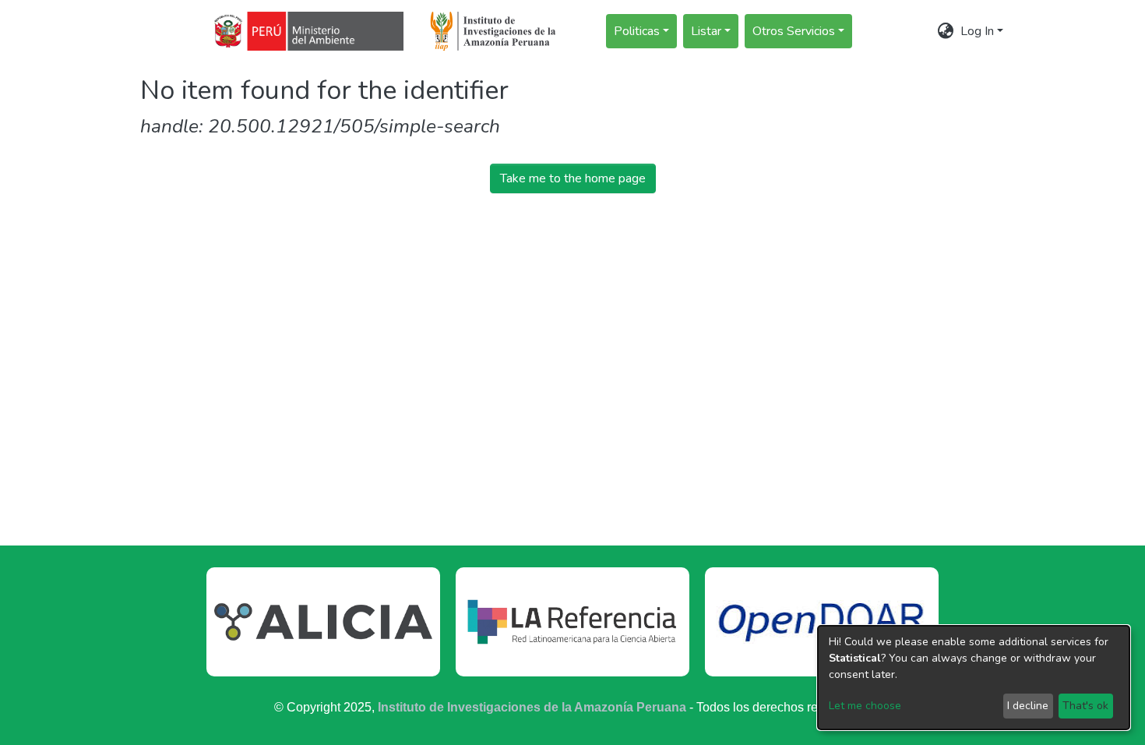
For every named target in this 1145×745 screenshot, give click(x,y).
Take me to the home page (573, 178)
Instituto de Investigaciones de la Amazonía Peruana (532, 707)
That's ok (1085, 705)
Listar (706, 31)
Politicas (637, 31)
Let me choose (865, 705)
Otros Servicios (793, 31)
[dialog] (973, 677)
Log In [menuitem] (977, 31)
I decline (1027, 705)
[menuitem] (946, 31)
